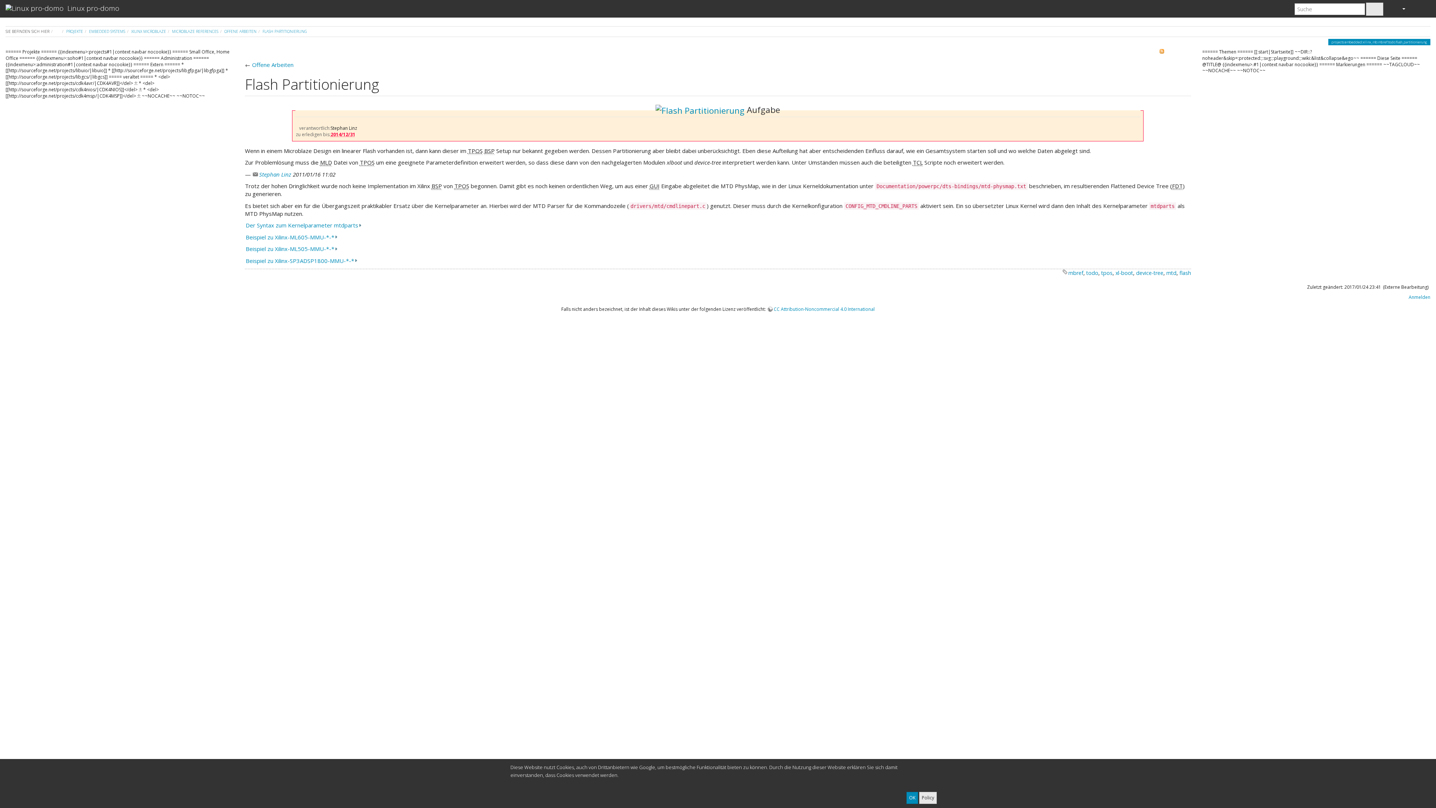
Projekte (74, 31)
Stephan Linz (275, 174)
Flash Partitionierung (285, 31)
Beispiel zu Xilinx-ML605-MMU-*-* (290, 237)
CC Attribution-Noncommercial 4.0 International (824, 309)
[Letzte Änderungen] (1165, 53)
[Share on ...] (1153, 52)
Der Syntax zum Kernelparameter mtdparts (302, 225)
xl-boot (1124, 272)
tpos (1107, 272)
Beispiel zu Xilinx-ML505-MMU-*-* (290, 248)
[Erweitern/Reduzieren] (1420, 8)
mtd (1171, 272)
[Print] (1187, 52)
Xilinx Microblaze (148, 31)
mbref (1075, 272)
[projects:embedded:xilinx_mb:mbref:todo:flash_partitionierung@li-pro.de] (700, 110)
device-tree (1149, 272)
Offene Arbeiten (240, 31)
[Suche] (1374, 9)
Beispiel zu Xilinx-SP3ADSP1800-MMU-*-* (300, 260)
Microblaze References (195, 31)
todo (1092, 272)
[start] (57, 31)
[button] (1400, 8)
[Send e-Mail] (1177, 52)
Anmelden (1419, 297)
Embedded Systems (107, 31)
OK (912, 798)
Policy (928, 798)
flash (1185, 272)
